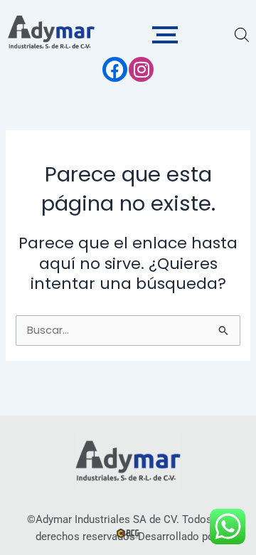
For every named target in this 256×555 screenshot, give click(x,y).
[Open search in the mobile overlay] (240, 35)
